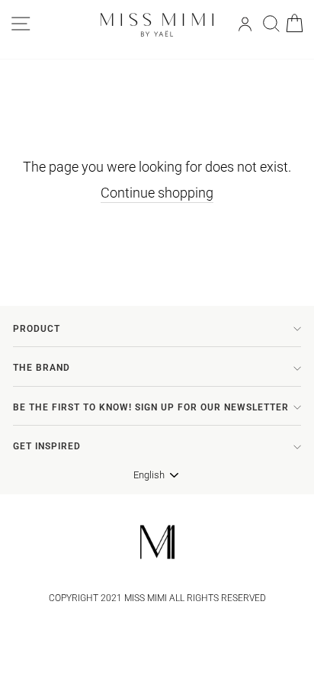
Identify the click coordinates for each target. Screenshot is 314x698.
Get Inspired (47, 446)
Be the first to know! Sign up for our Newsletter (151, 407)
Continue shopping (157, 193)
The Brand (41, 367)
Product (36, 328)
